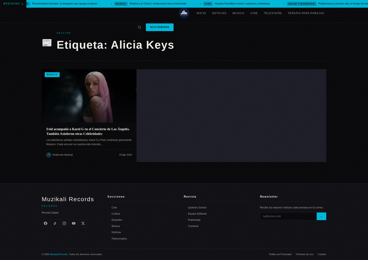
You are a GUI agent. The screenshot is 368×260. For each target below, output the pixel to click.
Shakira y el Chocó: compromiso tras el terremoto (146, 3)
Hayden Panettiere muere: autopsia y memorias (232, 3)
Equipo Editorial (197, 213)
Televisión (273, 13)
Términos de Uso (304, 254)
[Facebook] (45, 223)
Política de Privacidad (280, 254)
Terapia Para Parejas (306, 13)
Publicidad (194, 219)
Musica (238, 13)
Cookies (322, 254)
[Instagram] (64, 223)
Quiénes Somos (197, 207)
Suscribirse (160, 27)
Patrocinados (119, 238)
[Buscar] (139, 27)
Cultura (116, 213)
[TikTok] (55, 223)
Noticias (219, 13)
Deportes (117, 219)
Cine (254, 13)
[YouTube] (74, 223)
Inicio (201, 13)
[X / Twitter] (83, 223)
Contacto (193, 226)
